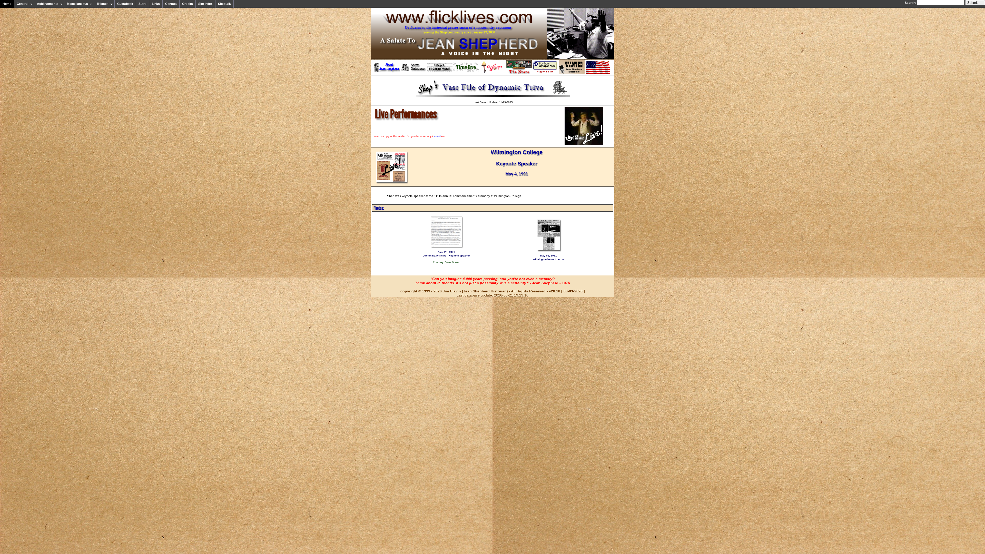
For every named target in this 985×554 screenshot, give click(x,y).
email (437, 136)
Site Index (205, 4)
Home (7, 4)
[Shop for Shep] (519, 73)
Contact (171, 4)
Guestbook (125, 4)
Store (142, 4)
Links (156, 4)
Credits (187, 4)
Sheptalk (224, 4)
